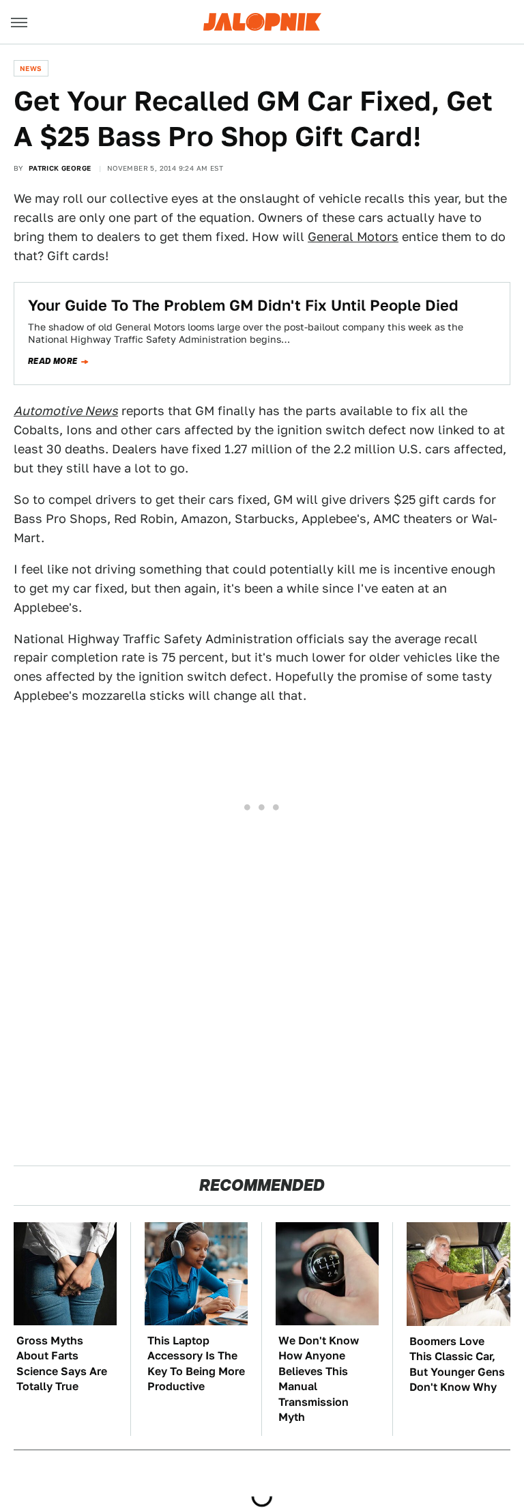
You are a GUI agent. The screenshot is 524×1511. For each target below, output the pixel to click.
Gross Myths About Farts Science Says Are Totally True (61, 1363)
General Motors (353, 236)
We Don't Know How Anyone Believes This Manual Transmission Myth (318, 1379)
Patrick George (60, 168)
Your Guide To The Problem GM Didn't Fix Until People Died (243, 305)
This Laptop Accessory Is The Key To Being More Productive (196, 1363)
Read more (53, 361)
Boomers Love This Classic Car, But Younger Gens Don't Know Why (457, 1364)
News (31, 68)
